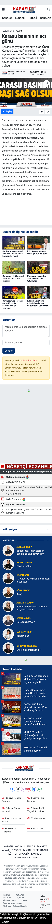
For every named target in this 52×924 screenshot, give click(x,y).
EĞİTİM (12, 853)
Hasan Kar (22, 575)
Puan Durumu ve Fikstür (11, 820)
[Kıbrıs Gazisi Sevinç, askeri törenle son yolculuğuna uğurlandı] (38, 292)
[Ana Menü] (3, 9)
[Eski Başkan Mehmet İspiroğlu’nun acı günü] (38, 242)
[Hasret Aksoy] (8, 564)
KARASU (7, 17)
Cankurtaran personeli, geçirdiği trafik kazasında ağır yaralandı (12, 304)
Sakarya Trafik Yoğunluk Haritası (35, 810)
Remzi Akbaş (23, 618)
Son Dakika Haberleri (9, 830)
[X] (18, 789)
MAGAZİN (23, 853)
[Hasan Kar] (8, 578)
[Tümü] (48, 529)
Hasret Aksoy (24, 562)
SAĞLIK (44, 850)
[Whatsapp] (39, 789)
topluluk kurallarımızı (30, 360)
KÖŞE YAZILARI (9, 900)
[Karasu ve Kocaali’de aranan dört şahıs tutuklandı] (38, 267)
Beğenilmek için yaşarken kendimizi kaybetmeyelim (30, 552)
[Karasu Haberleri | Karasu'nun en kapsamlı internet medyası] (26, 9)
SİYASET (16, 850)
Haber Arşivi (37, 828)
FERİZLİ (32, 17)
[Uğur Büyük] (8, 592)
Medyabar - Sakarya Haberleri (15, 906)
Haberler (7, 31)
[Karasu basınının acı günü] (26, 93)
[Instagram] (23, 789)
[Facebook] (12, 789)
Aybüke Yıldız (23, 632)
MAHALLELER (31, 850)
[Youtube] (28, 789)
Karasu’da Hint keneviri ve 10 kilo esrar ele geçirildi (13, 278)
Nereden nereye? (25, 621)
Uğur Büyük (23, 590)
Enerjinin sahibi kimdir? (28, 649)
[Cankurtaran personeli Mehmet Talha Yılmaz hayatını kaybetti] (13, 242)
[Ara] (48, 9)
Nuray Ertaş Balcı (26, 646)
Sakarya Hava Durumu (35, 799)
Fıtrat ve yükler (24, 566)
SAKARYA (45, 17)
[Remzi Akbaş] (8, 619)
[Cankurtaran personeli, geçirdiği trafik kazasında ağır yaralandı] (13, 292)
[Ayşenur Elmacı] (8, 606)
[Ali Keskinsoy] (8, 550)
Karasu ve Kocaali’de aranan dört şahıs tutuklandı (36, 278)
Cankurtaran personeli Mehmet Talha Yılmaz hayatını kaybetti (12, 253)
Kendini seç (22, 635)
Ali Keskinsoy (24, 547)
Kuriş (19, 594)
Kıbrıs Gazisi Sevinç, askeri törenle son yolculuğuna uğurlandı (37, 303)
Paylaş (9, 111)
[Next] (34, 789)
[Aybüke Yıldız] (8, 633)
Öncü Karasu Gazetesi (26, 857)
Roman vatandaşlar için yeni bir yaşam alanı (31, 608)
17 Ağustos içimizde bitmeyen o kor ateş (33, 580)
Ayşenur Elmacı (25, 602)
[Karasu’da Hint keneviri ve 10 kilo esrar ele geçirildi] (13, 267)
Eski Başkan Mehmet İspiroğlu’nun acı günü (37, 252)
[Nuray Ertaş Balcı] (8, 647)
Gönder (8, 350)
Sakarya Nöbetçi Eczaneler (12, 799)
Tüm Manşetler (38, 818)
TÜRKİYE (20, 898)
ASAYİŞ (19, 31)
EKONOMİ (36, 853)
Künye (24, 900)
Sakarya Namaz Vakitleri (11, 810)
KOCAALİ (20, 17)
